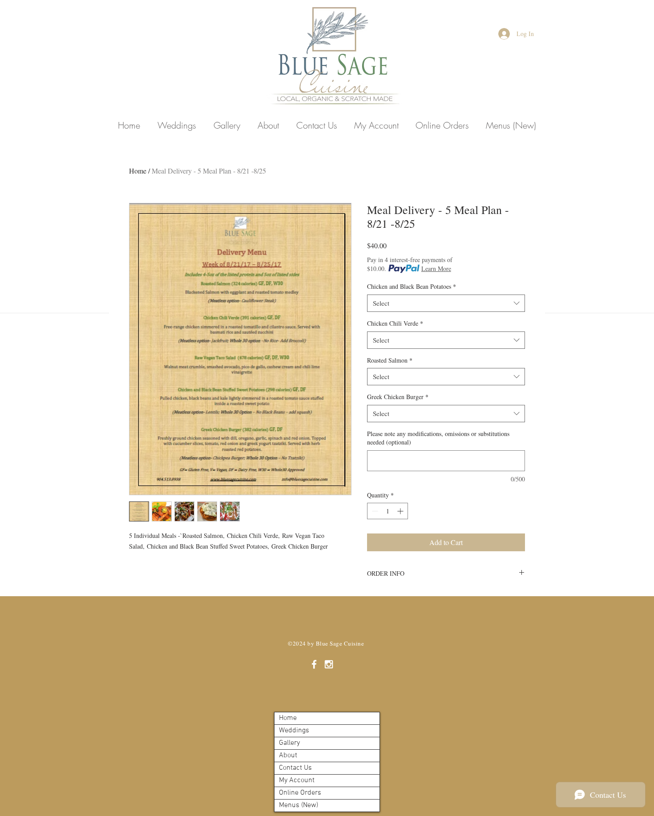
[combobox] (446, 303)
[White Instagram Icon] (329, 664)
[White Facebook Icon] (314, 664)
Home (137, 170)
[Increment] (401, 511)
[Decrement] (373, 511)
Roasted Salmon (389, 360)
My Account (297, 780)
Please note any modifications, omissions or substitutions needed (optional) (438, 438)
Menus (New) (298, 805)
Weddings (294, 730)
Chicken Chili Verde (395, 323)
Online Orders (300, 792)
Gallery (289, 743)
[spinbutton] (387, 511)
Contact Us (295, 767)
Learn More (436, 268)
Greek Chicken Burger (397, 396)
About (288, 755)
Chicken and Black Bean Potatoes (411, 286)
